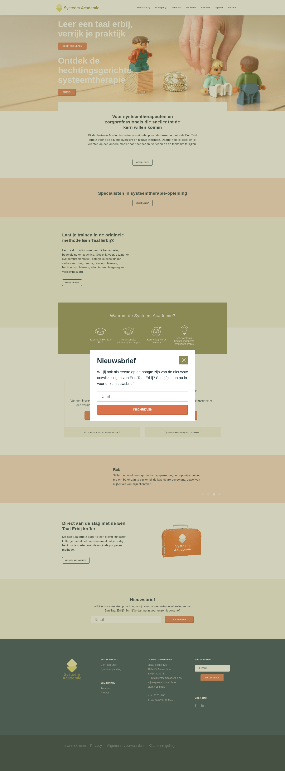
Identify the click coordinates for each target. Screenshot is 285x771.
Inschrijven (142, 409)
